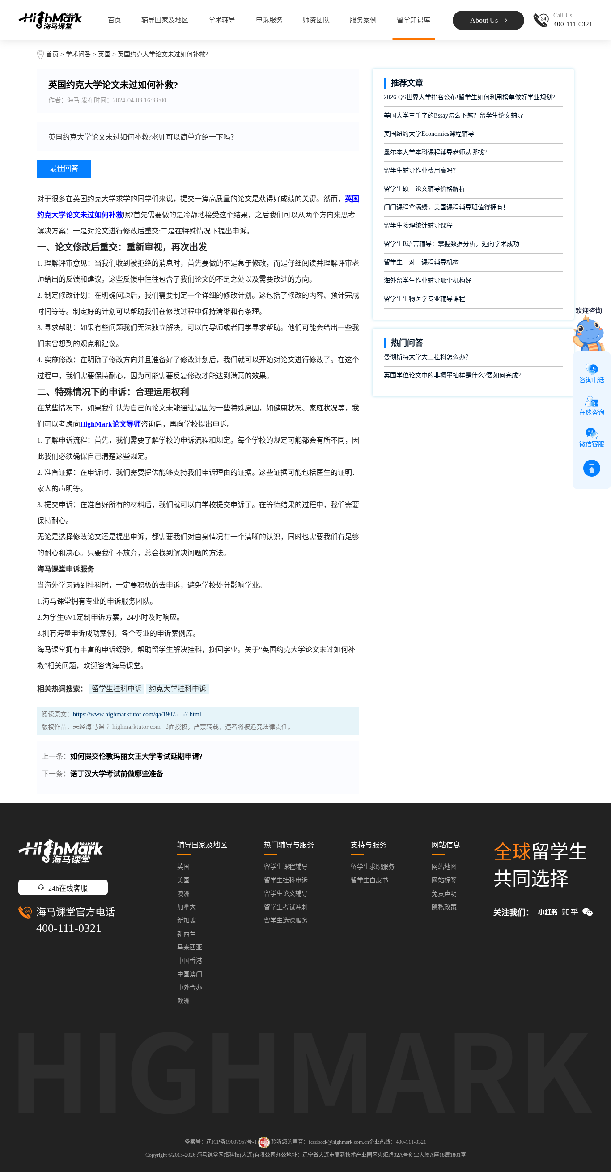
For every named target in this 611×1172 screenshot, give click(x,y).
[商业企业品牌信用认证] (264, 1142)
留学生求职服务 (373, 866)
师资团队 (316, 20)
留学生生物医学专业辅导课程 (424, 299)
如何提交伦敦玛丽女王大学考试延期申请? (136, 756)
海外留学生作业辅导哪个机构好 (427, 280)
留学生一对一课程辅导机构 (421, 262)
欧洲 (183, 1001)
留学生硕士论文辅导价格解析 (424, 189)
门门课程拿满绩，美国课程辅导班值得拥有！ (446, 207)
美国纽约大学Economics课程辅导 (429, 134)
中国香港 (189, 960)
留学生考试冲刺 (286, 907)
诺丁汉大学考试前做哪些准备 (116, 774)
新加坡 (186, 920)
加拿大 (186, 907)
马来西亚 (189, 947)
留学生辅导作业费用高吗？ (421, 170)
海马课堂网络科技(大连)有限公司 (236, 1155)
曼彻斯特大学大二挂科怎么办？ (427, 357)
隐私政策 (444, 907)
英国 (105, 54)
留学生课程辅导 (286, 866)
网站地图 (444, 866)
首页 (114, 20)
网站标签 (444, 880)
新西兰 (186, 934)
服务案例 (363, 20)
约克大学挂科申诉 (177, 689)
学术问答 (78, 54)
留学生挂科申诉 (117, 689)
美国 (183, 880)
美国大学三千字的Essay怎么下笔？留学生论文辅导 (453, 115)
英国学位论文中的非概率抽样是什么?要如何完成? (452, 375)
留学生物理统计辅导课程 (418, 225)
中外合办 (189, 987)
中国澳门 (189, 974)
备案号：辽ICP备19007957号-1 (221, 1142)
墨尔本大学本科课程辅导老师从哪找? (435, 152)
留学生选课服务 (286, 920)
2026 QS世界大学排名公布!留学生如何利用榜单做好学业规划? (469, 97)
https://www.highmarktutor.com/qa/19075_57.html (137, 714)
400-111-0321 (69, 928)
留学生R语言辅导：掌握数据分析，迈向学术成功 (451, 244)
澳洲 (183, 893)
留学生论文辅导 (286, 893)
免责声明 (444, 893)
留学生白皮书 (369, 880)
